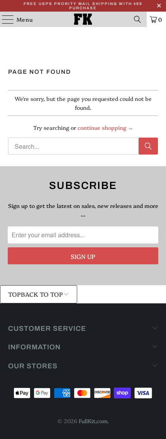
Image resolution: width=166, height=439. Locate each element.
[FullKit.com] (83, 19)
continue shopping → (105, 127)
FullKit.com (93, 421)
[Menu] (4, 19)
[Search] (137, 19)
